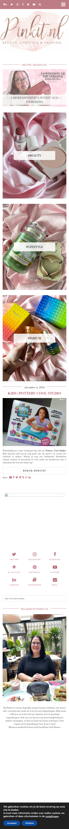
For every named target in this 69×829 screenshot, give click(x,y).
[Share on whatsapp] (26, 477)
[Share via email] (10, 477)
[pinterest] (28, 4)
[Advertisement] (34, 772)
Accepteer (12, 823)
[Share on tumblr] (23, 477)
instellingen (51, 816)
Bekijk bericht (34, 470)
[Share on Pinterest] (20, 477)
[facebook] (23, 4)
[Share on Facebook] (13, 477)
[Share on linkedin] (29, 477)
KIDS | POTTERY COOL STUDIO (34, 393)
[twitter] (12, 4)
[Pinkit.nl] (34, 28)
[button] (64, 5)
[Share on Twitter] (17, 477)
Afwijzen (29, 823)
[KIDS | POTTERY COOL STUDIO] (34, 445)
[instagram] (17, 4)
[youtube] (34, 4)
